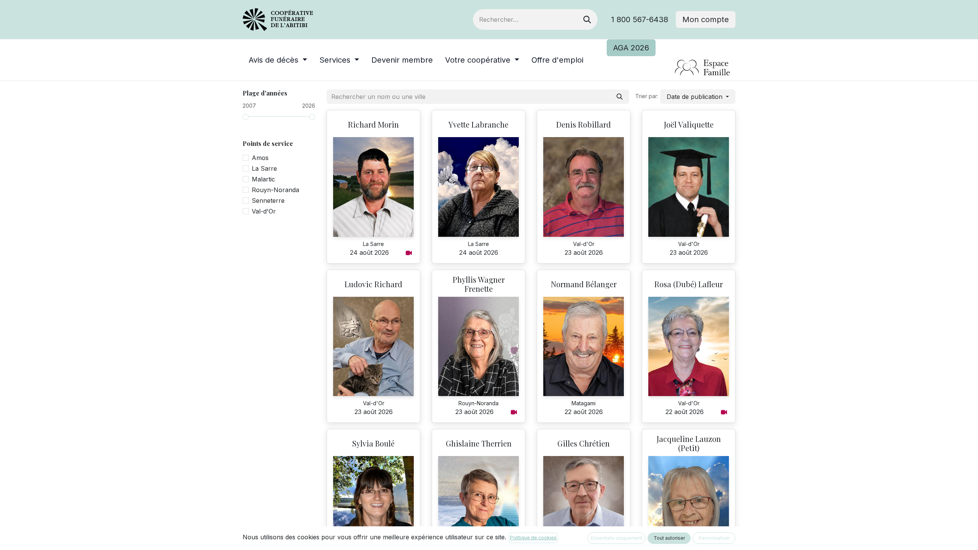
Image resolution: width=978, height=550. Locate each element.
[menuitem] (278, 60)
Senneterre (268, 200)
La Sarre (264, 168)
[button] (697, 96)
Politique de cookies (533, 537)
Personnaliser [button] (714, 538)
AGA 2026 (631, 47)
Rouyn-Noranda (275, 190)
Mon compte (705, 19)
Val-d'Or (264, 211)
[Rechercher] (587, 19)
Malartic (263, 179)
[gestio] (671, 68)
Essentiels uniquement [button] (616, 538)
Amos (260, 158)
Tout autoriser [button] (669, 538)
